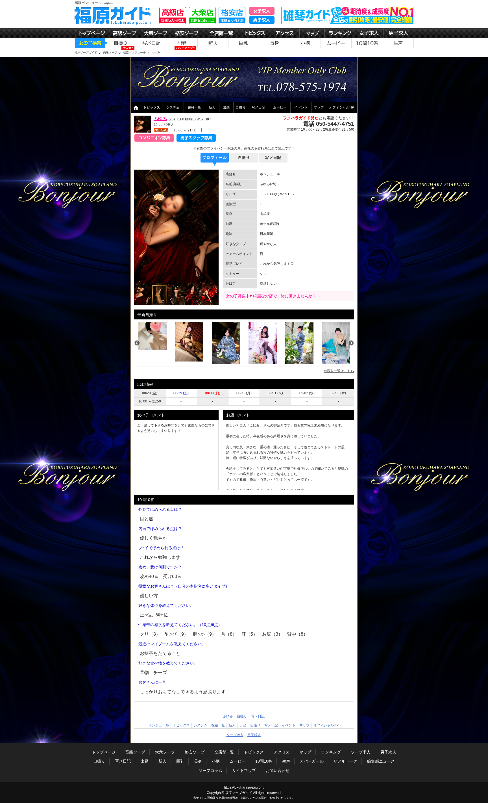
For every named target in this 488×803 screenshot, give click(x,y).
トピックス (151, 107)
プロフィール (214, 157)
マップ (319, 107)
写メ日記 (258, 107)
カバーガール (312, 761)
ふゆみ (160, 118)
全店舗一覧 (224, 752)
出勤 (226, 107)
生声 (286, 761)
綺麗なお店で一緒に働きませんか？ (284, 296)
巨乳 (180, 761)
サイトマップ (244, 770)
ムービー (280, 107)
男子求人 (254, 735)
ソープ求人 (234, 735)
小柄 (216, 761)
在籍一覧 (194, 107)
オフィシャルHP (341, 107)
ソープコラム (210, 770)
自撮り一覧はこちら (339, 371)
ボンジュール (159, 725)
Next (351, 343)
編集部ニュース (381, 761)
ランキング (331, 752)
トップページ (104, 752)
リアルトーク (345, 761)
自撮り (241, 107)
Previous (137, 343)
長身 (198, 761)
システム (173, 107)
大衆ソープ (165, 752)
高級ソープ (135, 752)
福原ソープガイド (238, 793)
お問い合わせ (277, 770)
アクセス (281, 752)
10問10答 (263, 761)
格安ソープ (194, 752)
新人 (212, 107)
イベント (301, 107)
